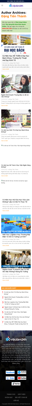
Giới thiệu (21, 394)
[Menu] (2, 5)
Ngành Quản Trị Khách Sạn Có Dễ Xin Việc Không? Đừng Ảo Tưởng (17, 308)
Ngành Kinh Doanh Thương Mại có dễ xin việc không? (17, 298)
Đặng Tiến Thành (13, 16)
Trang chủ (11, 394)
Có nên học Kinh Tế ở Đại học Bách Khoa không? (16, 293)
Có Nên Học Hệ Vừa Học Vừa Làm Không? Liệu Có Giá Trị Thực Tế (17, 318)
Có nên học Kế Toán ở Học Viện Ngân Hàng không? (15, 313)
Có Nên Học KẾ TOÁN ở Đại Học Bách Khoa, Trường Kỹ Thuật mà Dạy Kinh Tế (16, 323)
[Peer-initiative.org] (16, 5)
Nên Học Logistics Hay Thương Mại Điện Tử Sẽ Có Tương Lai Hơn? (16, 303)
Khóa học (9, 397)
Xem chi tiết (6, 69)
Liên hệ (16, 400)
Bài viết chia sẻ (21, 397)
